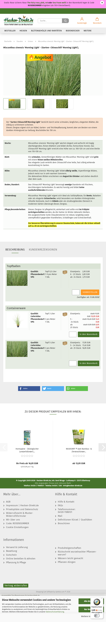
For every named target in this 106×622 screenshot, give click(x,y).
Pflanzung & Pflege (16, 562)
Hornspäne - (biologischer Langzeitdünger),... (27, 450)
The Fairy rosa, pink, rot (37, 3)
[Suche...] (65, 20)
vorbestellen (90, 292)
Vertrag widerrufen (16, 585)
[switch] (97, 615)
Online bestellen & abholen (20, 558)
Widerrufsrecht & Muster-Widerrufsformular (19, 514)
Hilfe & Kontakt (66, 501)
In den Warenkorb (88, 334)
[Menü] (101, 598)
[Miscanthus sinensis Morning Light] (53, 75)
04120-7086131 (65, 512)
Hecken (23, 30)
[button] (82, 20)
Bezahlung (11, 551)
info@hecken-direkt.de (72, 486)
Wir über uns (13, 519)
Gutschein (11, 555)
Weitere (88, 30)
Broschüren (64, 523)
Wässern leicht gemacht (70, 558)
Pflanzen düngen (66, 562)
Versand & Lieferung (17, 547)
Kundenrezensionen (43, 249)
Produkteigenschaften (69, 548)
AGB (8, 501)
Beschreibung (15, 249)
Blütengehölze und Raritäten (46, 30)
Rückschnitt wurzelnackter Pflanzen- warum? (77, 553)
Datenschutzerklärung (55, 612)
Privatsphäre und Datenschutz (22, 509)
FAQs (60, 505)
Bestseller (9, 30)
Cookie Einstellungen (17, 527)
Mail (60, 516)
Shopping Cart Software (44, 592)
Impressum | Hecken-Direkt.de (22, 505)
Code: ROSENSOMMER (17, 523)
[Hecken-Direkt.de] (18, 21)
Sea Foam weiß (59, 3)
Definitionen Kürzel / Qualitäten (75, 519)
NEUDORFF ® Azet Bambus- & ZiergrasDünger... (79, 450)
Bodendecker (73, 30)
